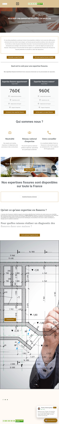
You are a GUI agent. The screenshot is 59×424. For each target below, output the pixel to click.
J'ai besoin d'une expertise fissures (15, 112)
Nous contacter (29, 169)
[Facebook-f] (3, 399)
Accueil (19, 22)
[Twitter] (7, 399)
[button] (17, 3)
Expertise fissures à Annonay (29, 196)
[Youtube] (5, 399)
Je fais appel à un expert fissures (44, 112)
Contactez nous (10, 319)
